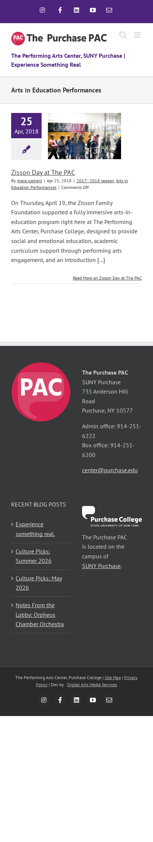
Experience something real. (35, 528)
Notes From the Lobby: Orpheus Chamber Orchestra (40, 614)
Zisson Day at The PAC (43, 172)
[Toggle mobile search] (123, 35)
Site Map (113, 677)
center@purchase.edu (110, 470)
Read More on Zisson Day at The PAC (107, 278)
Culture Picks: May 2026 (39, 583)
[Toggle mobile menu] (138, 35)
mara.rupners (29, 180)
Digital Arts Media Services (92, 684)
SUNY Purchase (101, 566)
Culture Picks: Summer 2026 (34, 556)
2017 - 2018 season (95, 180)
